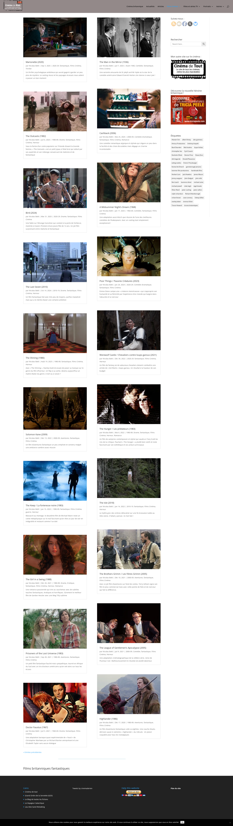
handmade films (196, 170)
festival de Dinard (178, 167)
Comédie (139, 66)
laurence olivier (186, 182)
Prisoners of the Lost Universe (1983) (44, 653)
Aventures (65, 438)
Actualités (150, 7)
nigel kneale (198, 186)
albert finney (186, 140)
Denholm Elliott (177, 155)
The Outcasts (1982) (36, 136)
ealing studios (176, 163)
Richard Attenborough (192, 194)
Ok (182, 822)
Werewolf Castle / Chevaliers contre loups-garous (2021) (128, 354)
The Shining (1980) (35, 357)
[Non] (230, 822)
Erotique (70, 583)
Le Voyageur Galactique (34, 803)
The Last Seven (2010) (37, 286)
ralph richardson (177, 194)
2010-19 (56, 290)
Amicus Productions (178, 143)
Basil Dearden (176, 147)
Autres (219, 7)
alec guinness (197, 140)
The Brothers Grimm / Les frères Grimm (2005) (123, 573)
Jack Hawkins (187, 174)
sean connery (187, 198)
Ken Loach (175, 182)
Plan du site (176, 788)
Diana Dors (199, 155)
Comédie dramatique (143, 137)
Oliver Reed (175, 190)
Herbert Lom (176, 174)
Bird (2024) (31, 212)
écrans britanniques (191, 205)
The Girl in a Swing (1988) (38, 579)
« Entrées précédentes (32, 752)
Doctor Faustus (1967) (37, 727)
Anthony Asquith (193, 143)
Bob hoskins (188, 147)
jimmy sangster (177, 178)
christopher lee (177, 151)
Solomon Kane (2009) (36, 434)
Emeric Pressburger (190, 163)
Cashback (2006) (108, 133)
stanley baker (176, 201)
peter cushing (186, 190)
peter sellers (198, 190)
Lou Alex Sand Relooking (35, 807)
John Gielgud (189, 178)
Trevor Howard (177, 205)
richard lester (176, 198)
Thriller (29, 68)
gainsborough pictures (193, 167)
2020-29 (55, 66)
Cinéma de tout (31, 792)
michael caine (198, 182)
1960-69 (55, 731)
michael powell (177, 186)
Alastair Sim (176, 140)
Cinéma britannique (135, 7)
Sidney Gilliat (199, 198)
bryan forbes (198, 147)
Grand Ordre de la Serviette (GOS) (39, 795)
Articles (161, 7)
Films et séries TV (190, 7)
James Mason (198, 174)
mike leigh (187, 186)
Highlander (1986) (108, 718)
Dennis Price (188, 155)
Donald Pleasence (189, 159)
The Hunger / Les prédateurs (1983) (117, 428)
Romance (59, 586)
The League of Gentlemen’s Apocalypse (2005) (123, 647)
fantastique (64, 66)
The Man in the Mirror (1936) (114, 62)
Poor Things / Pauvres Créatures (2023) (119, 281)
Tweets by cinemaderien (82, 788)
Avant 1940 (130, 66)
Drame (62, 140)
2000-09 (56, 438)
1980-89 (55, 140)
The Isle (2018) (107, 502)
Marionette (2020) (35, 62)
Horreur (36, 142)
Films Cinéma (172, 7)
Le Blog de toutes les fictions (36, 799)
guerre (28, 512)
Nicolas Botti (34, 66)
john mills (199, 178)
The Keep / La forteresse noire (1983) (44, 505)
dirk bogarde (176, 159)
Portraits (207, 7)
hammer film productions (180, 170)
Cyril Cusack (188, 151)
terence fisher (188, 201)
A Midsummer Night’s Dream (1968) (118, 207)
